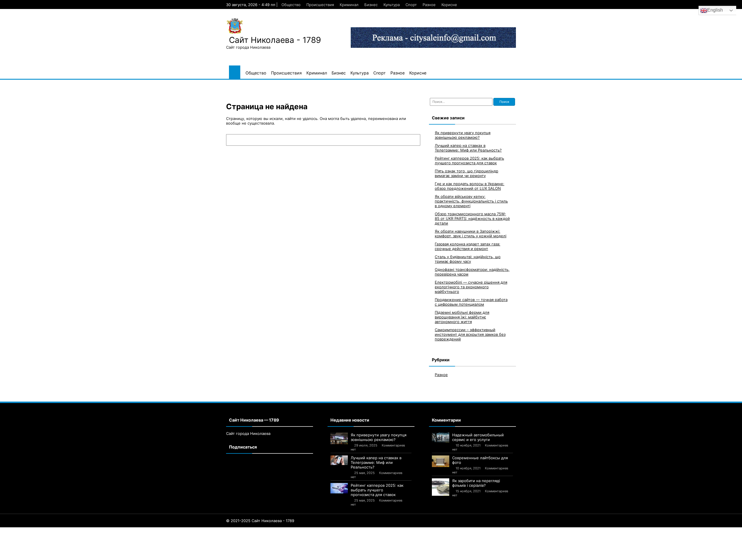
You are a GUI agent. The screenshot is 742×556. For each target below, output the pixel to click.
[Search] (413, 140)
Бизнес (371, 4)
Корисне (449, 4)
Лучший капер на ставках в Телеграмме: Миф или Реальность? (468, 147)
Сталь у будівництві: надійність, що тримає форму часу (468, 259)
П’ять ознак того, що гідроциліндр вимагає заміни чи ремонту (466, 173)
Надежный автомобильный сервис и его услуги (478, 437)
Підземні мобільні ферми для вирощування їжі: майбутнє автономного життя (462, 317)
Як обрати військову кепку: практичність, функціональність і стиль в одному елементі (471, 201)
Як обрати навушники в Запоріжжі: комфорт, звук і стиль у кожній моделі (470, 233)
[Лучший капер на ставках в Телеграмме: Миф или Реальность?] (339, 460)
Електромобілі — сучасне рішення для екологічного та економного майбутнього (471, 287)
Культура (391, 4)
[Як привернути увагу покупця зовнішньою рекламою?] (339, 438)
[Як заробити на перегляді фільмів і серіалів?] (440, 487)
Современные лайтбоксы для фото (480, 460)
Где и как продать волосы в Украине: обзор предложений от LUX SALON (469, 186)
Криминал (349, 4)
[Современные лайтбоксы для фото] (440, 461)
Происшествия (320, 4)
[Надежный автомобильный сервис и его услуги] (440, 437)
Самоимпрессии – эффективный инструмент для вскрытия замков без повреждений (470, 334)
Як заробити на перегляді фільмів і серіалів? (476, 483)
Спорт (411, 4)
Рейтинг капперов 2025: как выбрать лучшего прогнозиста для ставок (469, 160)
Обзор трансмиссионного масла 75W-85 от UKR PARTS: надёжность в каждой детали (472, 218)
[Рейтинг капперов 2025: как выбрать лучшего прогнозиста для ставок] (339, 488)
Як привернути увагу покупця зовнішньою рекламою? (462, 135)
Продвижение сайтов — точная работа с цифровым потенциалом (471, 302)
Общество (291, 4)
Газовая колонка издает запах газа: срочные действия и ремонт (467, 246)
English (715, 10)
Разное (429, 4)
